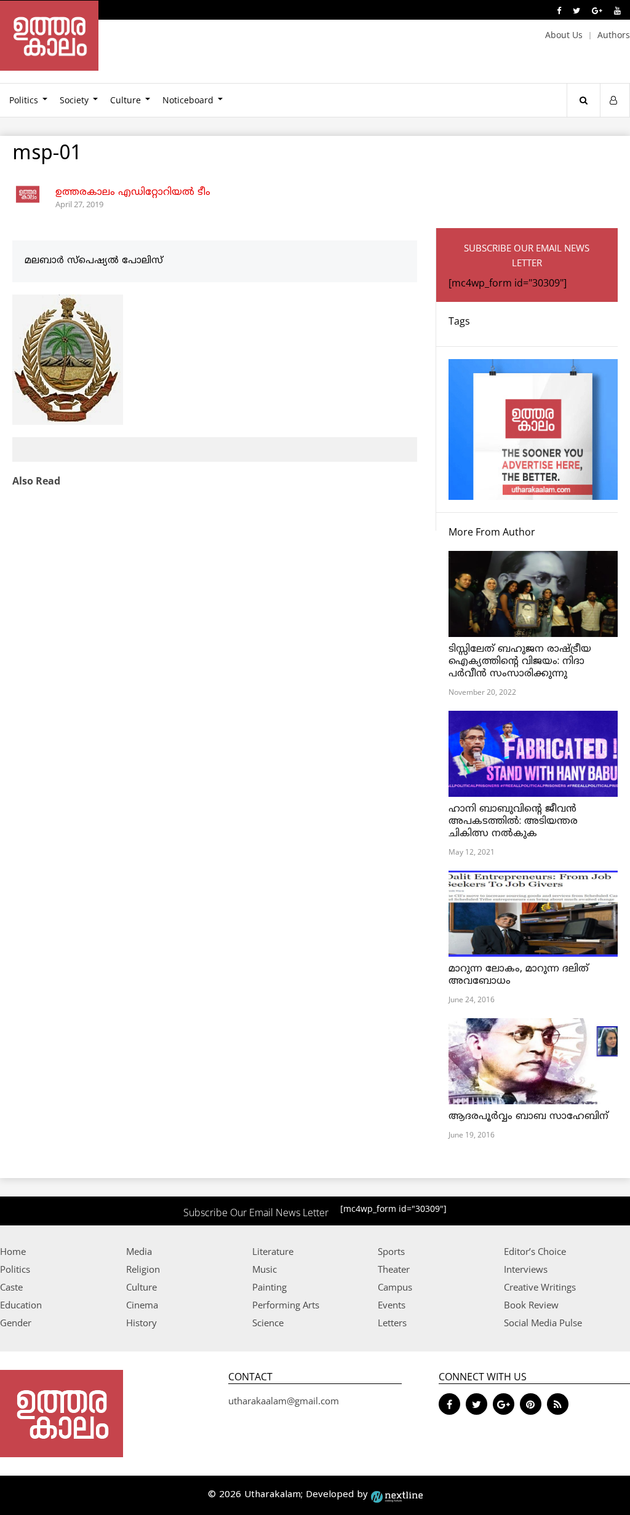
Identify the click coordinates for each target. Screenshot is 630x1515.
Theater (394, 1269)
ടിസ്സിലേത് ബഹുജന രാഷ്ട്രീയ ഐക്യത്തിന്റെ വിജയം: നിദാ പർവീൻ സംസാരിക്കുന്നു (520, 661)
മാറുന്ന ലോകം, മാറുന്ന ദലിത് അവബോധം (519, 975)
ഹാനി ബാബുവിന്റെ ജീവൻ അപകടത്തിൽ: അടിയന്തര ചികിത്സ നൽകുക (513, 821)
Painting (269, 1287)
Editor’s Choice (535, 1251)
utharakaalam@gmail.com (283, 1400)
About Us (564, 35)
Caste (11, 1287)
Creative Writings (540, 1287)
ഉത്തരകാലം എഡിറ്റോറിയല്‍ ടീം (132, 192)
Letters (392, 1322)
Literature (272, 1251)
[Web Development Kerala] (397, 1495)
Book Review (531, 1305)
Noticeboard (187, 100)
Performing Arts (285, 1305)
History (141, 1322)
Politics (15, 1269)
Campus (395, 1287)
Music (264, 1269)
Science (268, 1322)
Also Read (36, 481)
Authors (613, 35)
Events (391, 1305)
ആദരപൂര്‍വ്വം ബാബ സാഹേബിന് (528, 1116)
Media (139, 1251)
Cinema (142, 1305)
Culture (125, 100)
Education (21, 1305)
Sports (391, 1251)
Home (13, 1251)
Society (74, 100)
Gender (15, 1322)
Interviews (526, 1269)
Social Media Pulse (543, 1322)
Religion (143, 1269)
